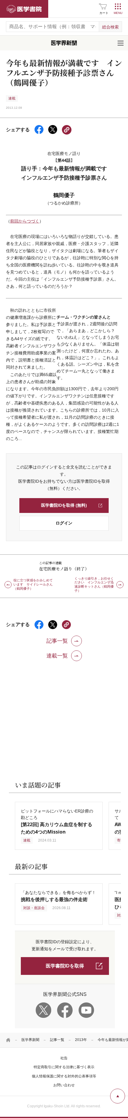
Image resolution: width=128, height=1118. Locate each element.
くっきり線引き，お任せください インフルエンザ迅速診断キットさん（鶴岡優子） (94, 585)
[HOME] (8, 1040)
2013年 (81, 1040)
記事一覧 (57, 1040)
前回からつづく (24, 221)
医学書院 (24, 9)
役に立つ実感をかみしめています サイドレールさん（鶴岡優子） (33, 584)
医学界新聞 (30, 1040)
